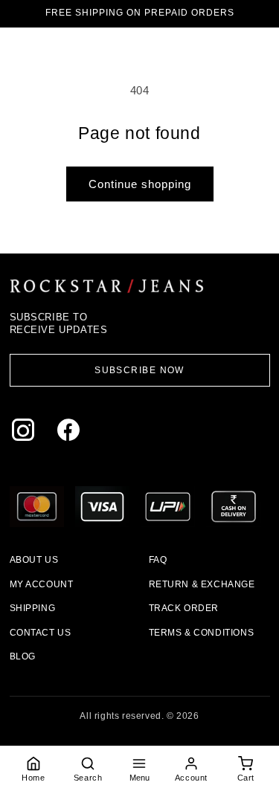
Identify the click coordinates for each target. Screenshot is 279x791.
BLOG (23, 656)
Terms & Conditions (201, 632)
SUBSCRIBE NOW (139, 370)
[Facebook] (72, 433)
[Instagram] (26, 433)
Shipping (33, 608)
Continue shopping (140, 184)
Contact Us (40, 632)
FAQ (158, 560)
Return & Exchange (202, 584)
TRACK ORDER (184, 608)
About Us (34, 560)
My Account (42, 584)
